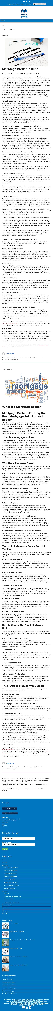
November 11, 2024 (7, 369)
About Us (4, 862)
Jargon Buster (5, 908)
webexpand (10, 353)
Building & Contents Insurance (11, 902)
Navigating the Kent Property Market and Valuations (22, 940)
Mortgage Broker (8, 357)
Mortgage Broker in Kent (20, 69)
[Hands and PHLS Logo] (5, 925)
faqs (9, 359)
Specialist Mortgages (9, 888)
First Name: (6, 836)
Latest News (5, 910)
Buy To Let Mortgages (9, 879)
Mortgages (5, 865)
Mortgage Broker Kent (7, 979)
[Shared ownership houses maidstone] (5, 959)
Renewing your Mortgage (10, 876)
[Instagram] (27, 1007)
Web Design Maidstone (39, 788)
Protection (4, 891)
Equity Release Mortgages (10, 870)
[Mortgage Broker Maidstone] (5, 942)
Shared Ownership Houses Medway (18, 965)
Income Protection (9, 899)
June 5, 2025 (5, 35)
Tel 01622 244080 (40, 4)
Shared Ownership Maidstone (9, 993)
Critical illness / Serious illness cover (12, 896)
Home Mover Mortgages (10, 873)
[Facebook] (30, 1007)
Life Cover (6, 893)
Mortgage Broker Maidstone (20, 357)
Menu (3, 20)
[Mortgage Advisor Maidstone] (5, 934)
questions (16, 359)
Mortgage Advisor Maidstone (17, 931)
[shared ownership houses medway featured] (5, 967)
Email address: (7, 842)
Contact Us (5, 913)
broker (5, 359)
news (12, 359)
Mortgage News (40, 357)
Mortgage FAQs (31, 357)
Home (3, 859)
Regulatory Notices (7, 905)
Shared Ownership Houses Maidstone (19, 956)
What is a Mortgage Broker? (22, 406)
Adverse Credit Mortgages (10, 882)
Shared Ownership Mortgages (11, 885)
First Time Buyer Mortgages (11, 867)
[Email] (23, 1007)
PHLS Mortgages (14, 923)
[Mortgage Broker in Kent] (5, 951)
